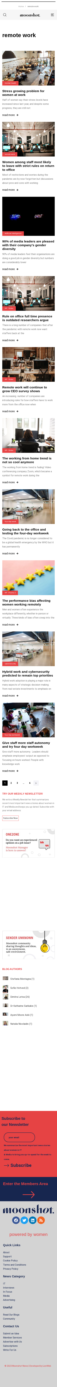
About (6, 1252)
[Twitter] (24, 1220)
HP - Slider (9, 308)
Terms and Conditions (14, 1264)
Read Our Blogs (11, 1314)
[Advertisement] (28, 894)
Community (9, 1318)
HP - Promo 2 (10, 593)
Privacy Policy (10, 1268)
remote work (10, 154)
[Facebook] (16, 1220)
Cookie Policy (10, 1260)
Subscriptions (10, 1345)
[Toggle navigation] (45, 15)
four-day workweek (12, 735)
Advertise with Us (12, 1341)
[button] (4, 14)
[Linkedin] (32, 1220)
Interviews (8, 1287)
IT (4, 1283)
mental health (10, 83)
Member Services (12, 1337)
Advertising (9, 1299)
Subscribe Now (10, 818)
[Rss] (41, 1220)
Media (6, 1295)
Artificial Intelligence (13, 233)
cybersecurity (10, 664)
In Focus (7, 1291)
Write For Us (9, 1350)
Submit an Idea (11, 1333)
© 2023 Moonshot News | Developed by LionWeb (28, 1366)
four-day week (10, 522)
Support (7, 1256)
